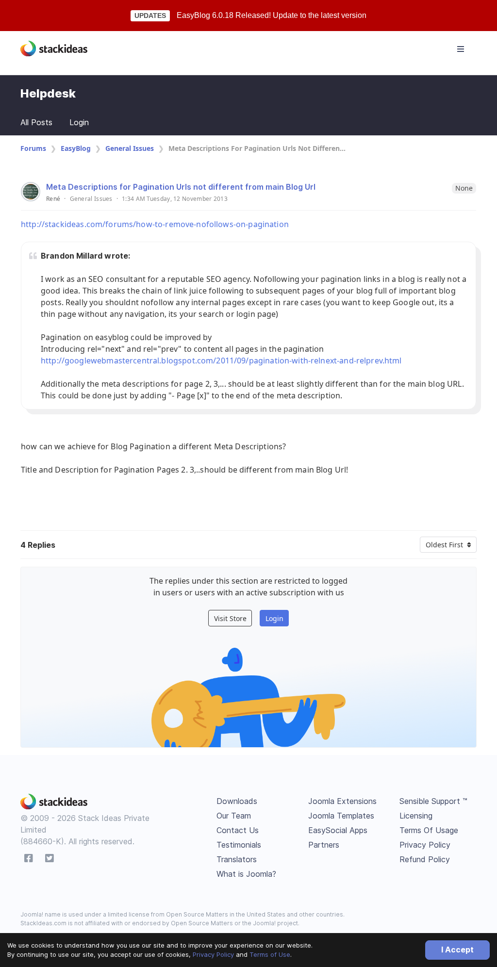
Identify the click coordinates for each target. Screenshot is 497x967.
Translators (236, 859)
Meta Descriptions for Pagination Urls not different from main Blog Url (180, 187)
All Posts (36, 122)
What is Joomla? (246, 874)
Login (79, 122)
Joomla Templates (341, 815)
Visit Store (230, 618)
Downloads (236, 801)
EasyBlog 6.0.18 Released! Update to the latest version (271, 15)
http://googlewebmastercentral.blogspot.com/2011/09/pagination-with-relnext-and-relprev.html (221, 360)
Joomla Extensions (342, 801)
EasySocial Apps (337, 830)
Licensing (415, 815)
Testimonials (238, 845)
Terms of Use (269, 954)
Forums (33, 148)
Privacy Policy (213, 954)
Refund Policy (424, 859)
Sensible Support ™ (433, 801)
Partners (323, 845)
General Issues (129, 148)
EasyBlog (76, 148)
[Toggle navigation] (460, 49)
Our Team (233, 815)
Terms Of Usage (428, 830)
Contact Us (237, 830)
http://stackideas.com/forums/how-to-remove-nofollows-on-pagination (155, 224)
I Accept (457, 949)
